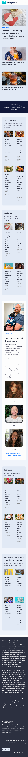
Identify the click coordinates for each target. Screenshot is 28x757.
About (7, 740)
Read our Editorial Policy (14, 455)
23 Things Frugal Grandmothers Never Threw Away (8, 277)
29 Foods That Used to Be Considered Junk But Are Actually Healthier (20, 146)
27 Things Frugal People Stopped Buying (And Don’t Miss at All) (20, 584)
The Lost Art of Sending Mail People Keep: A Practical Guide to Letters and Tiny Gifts (7, 241)
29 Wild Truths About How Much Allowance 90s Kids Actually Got (20, 238)
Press (18, 740)
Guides (3, 27)
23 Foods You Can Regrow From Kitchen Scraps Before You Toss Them (7, 494)
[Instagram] (8, 749)
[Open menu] (25, 3)
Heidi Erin (8, 258)
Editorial (23, 740)
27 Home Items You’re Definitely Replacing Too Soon (8, 582)
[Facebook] (3, 749)
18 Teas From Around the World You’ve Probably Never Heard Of (8, 146)
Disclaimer (17, 743)
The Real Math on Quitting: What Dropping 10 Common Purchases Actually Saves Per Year (20, 615)
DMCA (11, 743)
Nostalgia (8, 27)
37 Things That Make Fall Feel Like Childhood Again (20, 276)
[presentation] (14, 17)
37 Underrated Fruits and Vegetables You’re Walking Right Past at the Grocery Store (20, 184)
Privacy (24, 743)
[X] (5, 749)
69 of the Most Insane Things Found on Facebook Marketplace (8, 612)
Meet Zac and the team (13, 453)
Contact (12, 740)
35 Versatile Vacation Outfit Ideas (7, 526)
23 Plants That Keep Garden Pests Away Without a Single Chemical (19, 529)
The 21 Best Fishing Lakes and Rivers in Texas (19, 491)
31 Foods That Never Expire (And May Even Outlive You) (8, 181)
